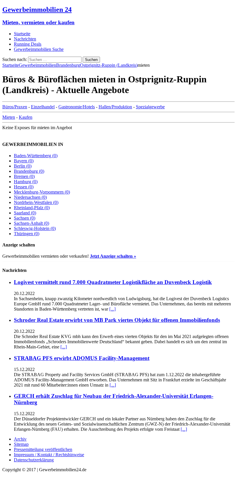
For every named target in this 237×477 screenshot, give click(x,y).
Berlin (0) (23, 166)
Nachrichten (25, 38)
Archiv (20, 439)
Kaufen (25, 117)
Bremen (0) (24, 176)
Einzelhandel (43, 106)
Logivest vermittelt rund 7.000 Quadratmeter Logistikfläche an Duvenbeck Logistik (113, 282)
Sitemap (21, 444)
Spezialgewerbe (150, 106)
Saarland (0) (25, 212)
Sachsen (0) (24, 218)
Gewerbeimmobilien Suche (39, 49)
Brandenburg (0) (29, 171)
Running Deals (27, 44)
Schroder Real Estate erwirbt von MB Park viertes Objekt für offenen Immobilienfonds (117, 320)
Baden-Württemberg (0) (36, 155)
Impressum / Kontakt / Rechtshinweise (49, 454)
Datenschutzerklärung (34, 459)
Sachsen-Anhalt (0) (31, 223)
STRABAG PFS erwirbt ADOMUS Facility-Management (81, 358)
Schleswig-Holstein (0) (35, 228)
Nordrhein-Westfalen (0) (36, 202)
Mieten (8, 117)
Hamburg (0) (26, 181)
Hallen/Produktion (115, 106)
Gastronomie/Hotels (76, 106)
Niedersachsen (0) (30, 197)
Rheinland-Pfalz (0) (32, 207)
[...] (112, 309)
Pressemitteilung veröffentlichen (43, 449)
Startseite (22, 33)
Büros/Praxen (14, 106)
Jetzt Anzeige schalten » (113, 256)
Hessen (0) (24, 186)
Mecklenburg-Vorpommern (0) (42, 192)
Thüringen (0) (26, 233)
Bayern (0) (24, 160)
